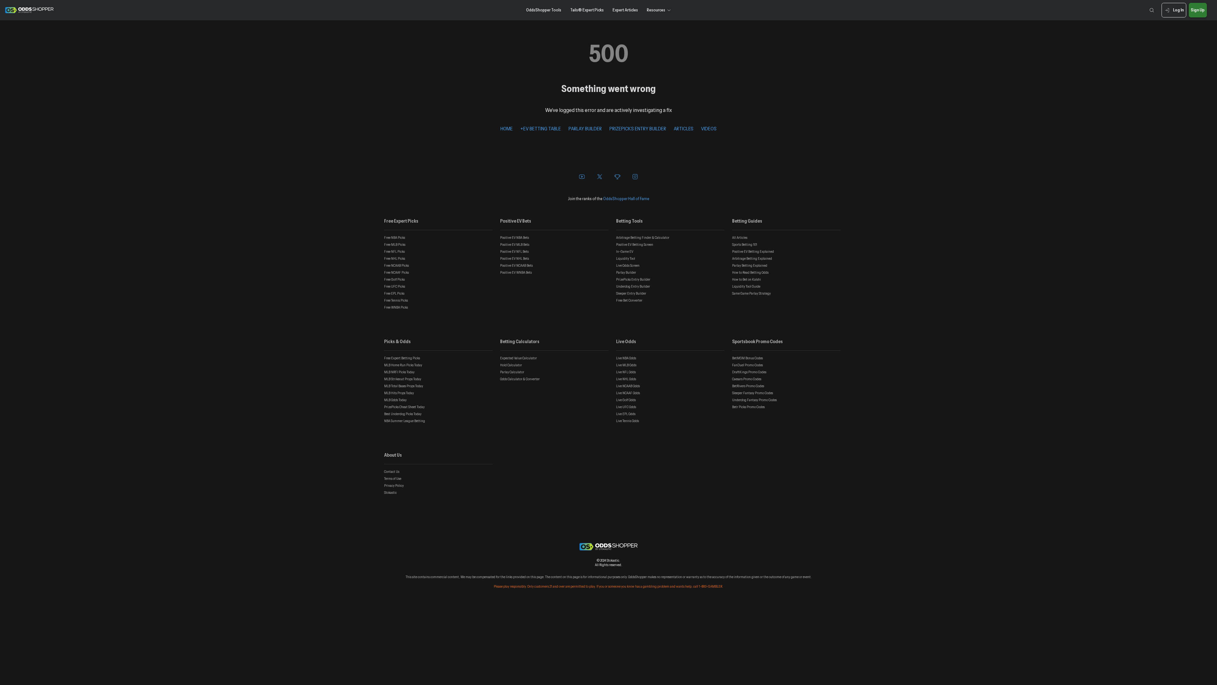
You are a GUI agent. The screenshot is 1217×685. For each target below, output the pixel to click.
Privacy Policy (394, 485)
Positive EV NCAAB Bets (516, 265)
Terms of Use (392, 478)
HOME (506, 128)
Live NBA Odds (626, 358)
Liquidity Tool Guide (746, 286)
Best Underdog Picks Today (403, 414)
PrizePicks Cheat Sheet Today (404, 407)
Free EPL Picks (394, 293)
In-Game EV (624, 251)
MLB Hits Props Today (399, 393)
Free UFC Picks (394, 286)
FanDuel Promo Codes (747, 365)
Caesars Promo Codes (746, 379)
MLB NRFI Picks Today (399, 372)
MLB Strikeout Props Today (402, 379)
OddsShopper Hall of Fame (626, 198)
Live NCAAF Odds (628, 393)
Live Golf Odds (626, 400)
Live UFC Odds (626, 407)
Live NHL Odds (626, 379)
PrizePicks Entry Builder (633, 279)
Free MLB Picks (394, 244)
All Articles (739, 237)
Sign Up (1198, 9)
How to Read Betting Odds (750, 272)
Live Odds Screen (628, 265)
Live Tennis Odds (627, 421)
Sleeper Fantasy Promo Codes (752, 393)
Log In (1178, 9)
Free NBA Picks (394, 237)
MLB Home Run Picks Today (403, 365)
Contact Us (391, 471)
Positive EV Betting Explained (753, 251)
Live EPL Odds (625, 414)
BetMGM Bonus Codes (747, 358)
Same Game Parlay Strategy (751, 293)
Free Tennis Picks (396, 300)
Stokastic (390, 492)
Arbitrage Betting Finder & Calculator (642, 237)
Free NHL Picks (394, 258)
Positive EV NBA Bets (514, 237)
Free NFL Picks (394, 251)
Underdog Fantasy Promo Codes (754, 400)
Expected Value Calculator (518, 358)
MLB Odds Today (395, 400)
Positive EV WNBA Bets (516, 272)
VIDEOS (709, 128)
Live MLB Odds (626, 365)
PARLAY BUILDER (585, 128)
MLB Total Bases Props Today (403, 386)
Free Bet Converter (629, 300)
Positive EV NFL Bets (514, 251)
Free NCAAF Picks (396, 272)
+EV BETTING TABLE (540, 128)
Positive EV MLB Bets (514, 244)
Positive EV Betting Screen (634, 244)
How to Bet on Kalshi (746, 279)
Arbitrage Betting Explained (752, 258)
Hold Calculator (511, 365)
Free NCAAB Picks (396, 265)
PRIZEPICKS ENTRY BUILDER (637, 128)
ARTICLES (683, 128)
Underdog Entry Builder (633, 286)
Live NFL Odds (626, 372)
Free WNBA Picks (396, 307)
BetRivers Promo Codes (748, 386)
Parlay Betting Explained (749, 265)
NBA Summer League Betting (404, 421)
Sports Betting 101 (744, 244)
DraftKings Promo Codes (749, 372)
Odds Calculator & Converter (520, 379)
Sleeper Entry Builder (631, 293)
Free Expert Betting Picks (402, 358)
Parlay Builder (626, 272)
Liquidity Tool (625, 258)
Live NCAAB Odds (628, 386)
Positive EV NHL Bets (514, 258)
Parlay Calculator (512, 372)
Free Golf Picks (394, 279)
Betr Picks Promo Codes (748, 407)
